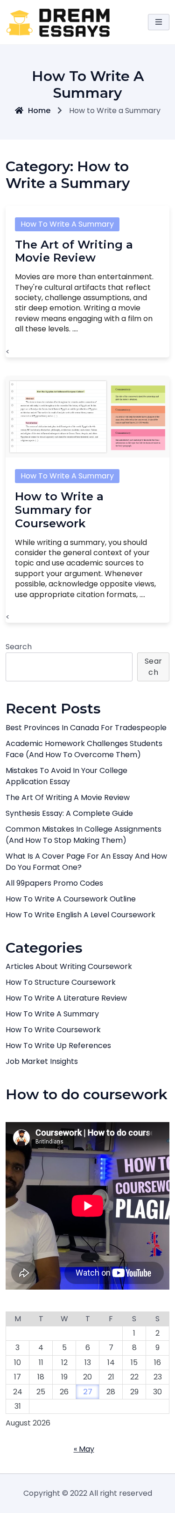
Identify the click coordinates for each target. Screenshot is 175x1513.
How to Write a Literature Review (66, 998)
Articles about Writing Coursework (69, 966)
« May (84, 1449)
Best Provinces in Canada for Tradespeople (86, 727)
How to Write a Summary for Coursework (59, 510)
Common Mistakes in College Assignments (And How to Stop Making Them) (83, 835)
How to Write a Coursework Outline (71, 899)
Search (19, 646)
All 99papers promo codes (54, 883)
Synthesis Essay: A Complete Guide (69, 813)
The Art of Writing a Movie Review (74, 251)
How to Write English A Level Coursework (80, 914)
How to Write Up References (58, 1045)
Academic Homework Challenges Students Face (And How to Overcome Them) (84, 749)
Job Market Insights (42, 1061)
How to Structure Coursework (61, 982)
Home (39, 110)
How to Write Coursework (53, 1029)
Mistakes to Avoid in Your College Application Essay (66, 776)
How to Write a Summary (67, 224)
